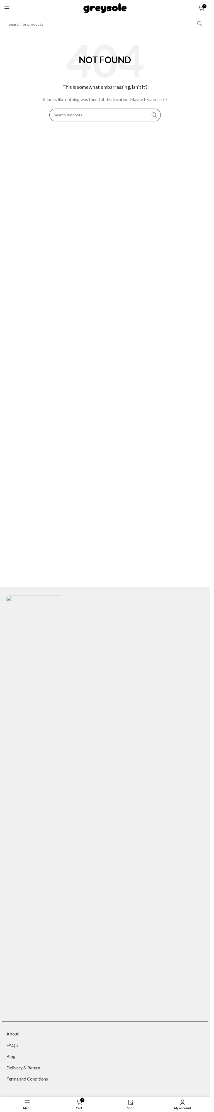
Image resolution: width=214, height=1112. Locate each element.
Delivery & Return (23, 1067)
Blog (11, 1056)
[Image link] (34, 804)
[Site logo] (105, 8)
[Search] (200, 24)
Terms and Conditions (27, 1078)
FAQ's (12, 1045)
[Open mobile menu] (7, 8)
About (12, 1033)
